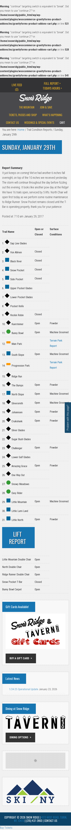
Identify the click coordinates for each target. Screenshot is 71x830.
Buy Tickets (6, 827)
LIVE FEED (17, 85)
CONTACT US (50, 821)
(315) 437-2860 (34, 821)
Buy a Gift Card (19, 658)
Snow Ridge (35, 98)
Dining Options (19, 737)
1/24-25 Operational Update (23, 689)
